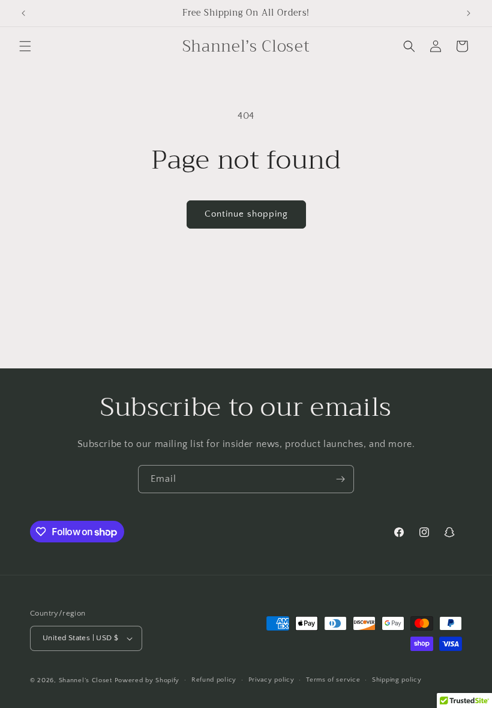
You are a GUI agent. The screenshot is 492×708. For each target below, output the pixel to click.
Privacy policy (271, 679)
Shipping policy (397, 679)
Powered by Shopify (147, 680)
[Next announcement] (468, 13)
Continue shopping (246, 214)
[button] (25, 46)
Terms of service (333, 679)
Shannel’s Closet (85, 680)
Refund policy (213, 679)
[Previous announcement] (23, 13)
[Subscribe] (340, 479)
